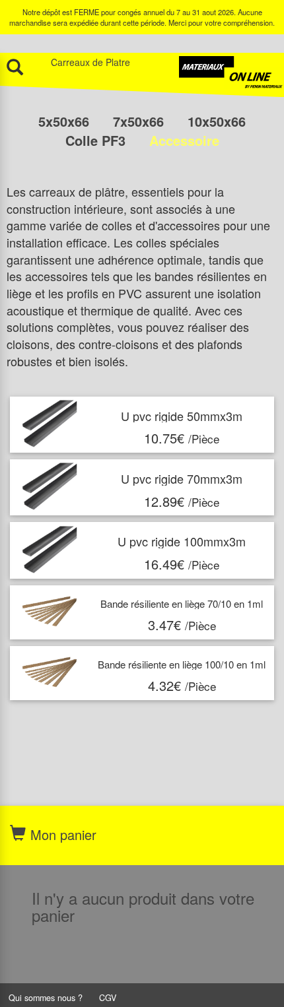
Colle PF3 (97, 140)
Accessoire (184, 140)
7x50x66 (140, 121)
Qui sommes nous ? (46, 998)
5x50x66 (65, 121)
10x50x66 (217, 121)
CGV (107, 998)
